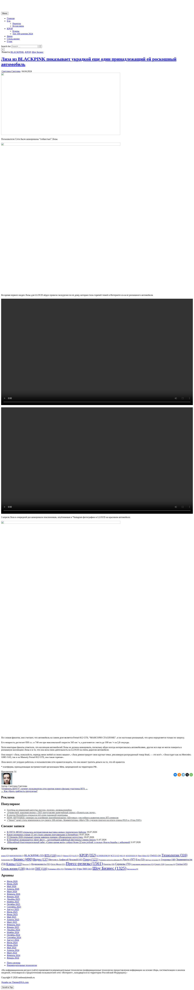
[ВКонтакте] (175, 774)
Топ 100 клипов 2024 (22, 33)
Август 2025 (13, 909)
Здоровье (168, 859)
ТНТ (41, 868)
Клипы (15, 31)
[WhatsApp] (191, 774)
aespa (5, 856)
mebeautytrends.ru (9, 3)
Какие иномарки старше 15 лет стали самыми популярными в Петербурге (43, 834)
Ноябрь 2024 (13, 932)
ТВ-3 (30, 869)
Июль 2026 (12, 881)
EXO (60, 856)
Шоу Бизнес (37, 52)
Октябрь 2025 (13, 904)
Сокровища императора (142, 864)
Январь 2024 (13, 958)
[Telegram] (183, 774)
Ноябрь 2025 (13, 902)
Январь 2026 (13, 896)
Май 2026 (11, 886)
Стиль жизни (13, 39)
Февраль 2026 (13, 894)
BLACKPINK (17, 52)
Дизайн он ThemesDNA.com (15, 982)
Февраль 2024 (13, 955)
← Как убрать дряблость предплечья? (19, 791)
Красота (27, 864)
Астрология (7, 860)
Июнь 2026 (12, 884)
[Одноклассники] (179, 774)
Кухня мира (18, 26)
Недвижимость (40, 864)
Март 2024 (12, 953)
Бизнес (23, 859)
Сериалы (123, 863)
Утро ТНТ (84, 868)
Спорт (159, 864)
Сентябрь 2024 (14, 937)
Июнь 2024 (12, 945)
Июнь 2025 (12, 914)
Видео (40, 859)
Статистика (170, 864)
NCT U (114, 856)
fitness (9, 36)
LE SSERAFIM (103, 856)
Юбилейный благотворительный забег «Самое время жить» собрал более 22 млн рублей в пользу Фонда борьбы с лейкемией (68, 842)
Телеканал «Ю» (56, 869)
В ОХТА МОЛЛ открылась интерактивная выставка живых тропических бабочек (46, 832)
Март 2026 (12, 891)
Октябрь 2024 (13, 935)
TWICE (155, 855)
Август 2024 (13, 940)
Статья (181, 864)
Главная (10, 18)
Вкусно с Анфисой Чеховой (66, 859)
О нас (9, 41)
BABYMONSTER (17, 856)
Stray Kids (144, 856)
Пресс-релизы (84, 863)
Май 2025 (11, 917)
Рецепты (16, 23)
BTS (50, 855)
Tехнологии (174, 855)
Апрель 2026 (13, 889)
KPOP (10, 28)
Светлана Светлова (11, 71)
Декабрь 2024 (13, 930)
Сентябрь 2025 (14, 907)
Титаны (70, 869)
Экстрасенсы (132, 869)
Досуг (128, 859)
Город (90, 859)
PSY (122, 856)
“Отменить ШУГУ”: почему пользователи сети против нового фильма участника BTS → (44, 788)
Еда (8, 21)
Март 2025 (12, 922)
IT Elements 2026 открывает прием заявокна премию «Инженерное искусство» (45, 837)
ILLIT (75, 856)
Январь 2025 (13, 927)
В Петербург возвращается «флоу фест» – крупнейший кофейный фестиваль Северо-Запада (51, 840)
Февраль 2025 (13, 924)
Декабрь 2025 (13, 899)
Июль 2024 (12, 942)
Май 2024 (11, 947)
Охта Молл (58, 864)
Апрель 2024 (13, 950)
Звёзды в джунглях (152, 860)
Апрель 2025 (13, 919)
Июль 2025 (12, 912)
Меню (4, 13)
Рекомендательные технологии (22, 965)
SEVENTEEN (131, 856)
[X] (187, 774)
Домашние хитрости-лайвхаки (110, 860)
